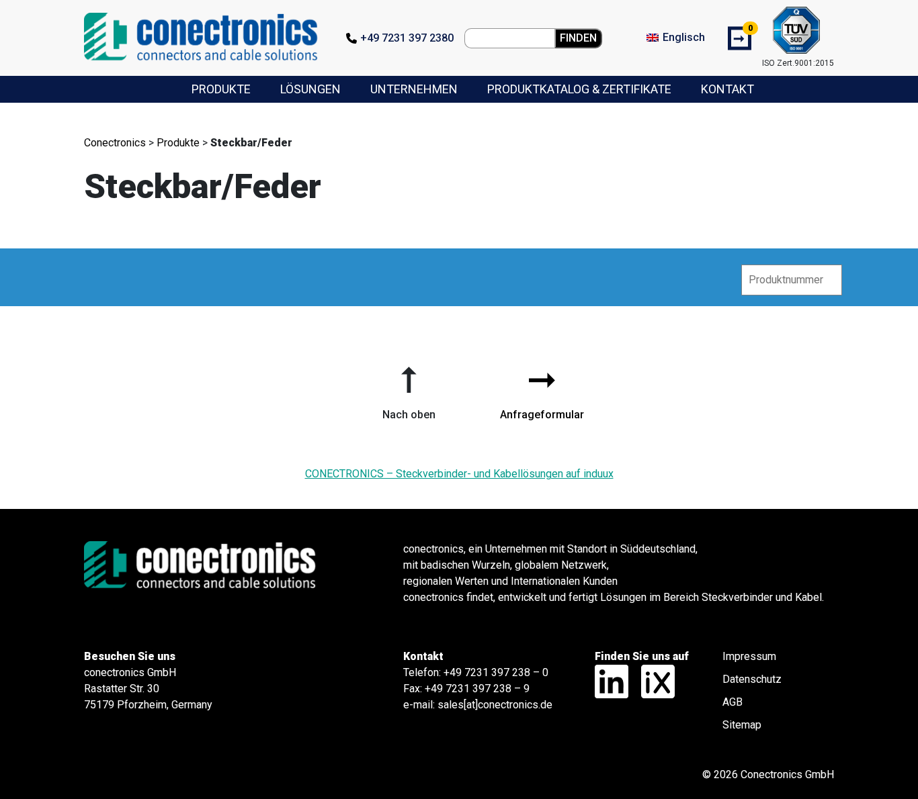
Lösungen (310, 89)
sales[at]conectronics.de (494, 704)
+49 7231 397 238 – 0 (496, 672)
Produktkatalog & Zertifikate (579, 89)
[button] (408, 388)
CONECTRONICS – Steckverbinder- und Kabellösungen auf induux (459, 473)
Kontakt (727, 89)
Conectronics (115, 142)
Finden (578, 38)
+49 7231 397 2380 (407, 38)
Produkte (221, 89)
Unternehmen (414, 89)
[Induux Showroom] (653, 681)
